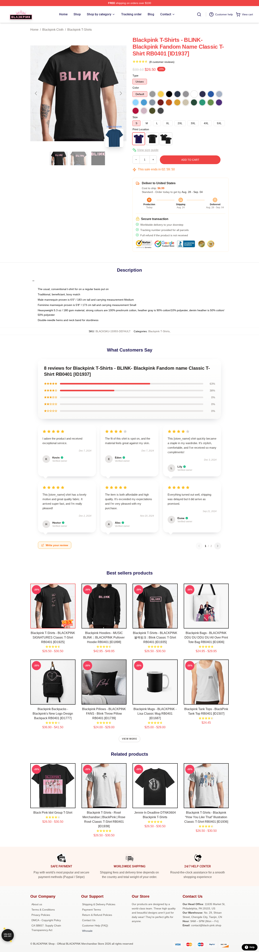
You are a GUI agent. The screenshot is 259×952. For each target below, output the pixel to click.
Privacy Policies (40, 914)
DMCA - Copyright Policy (46, 920)
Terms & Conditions (43, 909)
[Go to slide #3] (98, 158)
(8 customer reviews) (161, 61)
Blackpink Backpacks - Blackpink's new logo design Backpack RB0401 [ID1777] (53, 713)
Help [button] (252, 947)
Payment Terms (91, 909)
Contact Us (88, 920)
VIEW (52, 624)
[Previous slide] (36, 93)
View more (129, 739)
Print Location (141, 129)
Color (136, 87)
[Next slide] (121, 93)
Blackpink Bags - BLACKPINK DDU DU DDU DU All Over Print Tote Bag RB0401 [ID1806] (206, 637)
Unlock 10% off (8, 935)
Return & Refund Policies (97, 914)
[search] (199, 14)
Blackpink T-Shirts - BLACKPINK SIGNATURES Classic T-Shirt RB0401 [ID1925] (53, 637)
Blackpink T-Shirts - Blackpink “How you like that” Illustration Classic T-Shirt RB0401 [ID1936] (206, 817)
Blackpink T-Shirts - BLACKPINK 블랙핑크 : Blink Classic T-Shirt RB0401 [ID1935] (155, 637)
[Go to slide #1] (59, 158)
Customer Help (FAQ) (95, 925)
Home (34, 29)
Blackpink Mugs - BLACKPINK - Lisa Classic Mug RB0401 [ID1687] (155, 713)
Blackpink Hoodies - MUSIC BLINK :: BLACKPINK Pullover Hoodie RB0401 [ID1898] (104, 637)
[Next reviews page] (217, 546)
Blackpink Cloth (53, 29)
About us (36, 904)
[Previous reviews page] (199, 546)
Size (135, 117)
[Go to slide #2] (78, 158)
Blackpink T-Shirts (79, 29)
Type (135, 75)
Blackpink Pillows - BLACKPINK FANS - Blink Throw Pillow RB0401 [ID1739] (104, 713)
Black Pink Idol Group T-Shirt (52, 812)
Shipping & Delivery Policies (98, 904)
